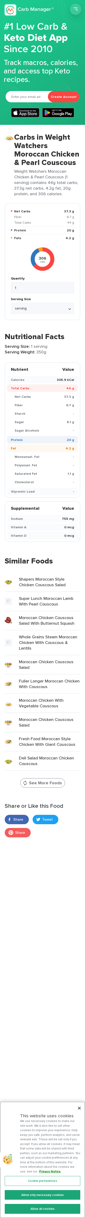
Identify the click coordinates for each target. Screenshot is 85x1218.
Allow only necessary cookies (42, 1195)
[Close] (79, 1108)
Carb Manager (29, 10)
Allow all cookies (42, 1209)
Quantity (18, 278)
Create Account (63, 96)
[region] (42, 1160)
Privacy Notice (50, 1171)
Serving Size (21, 299)
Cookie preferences (42, 1181)
